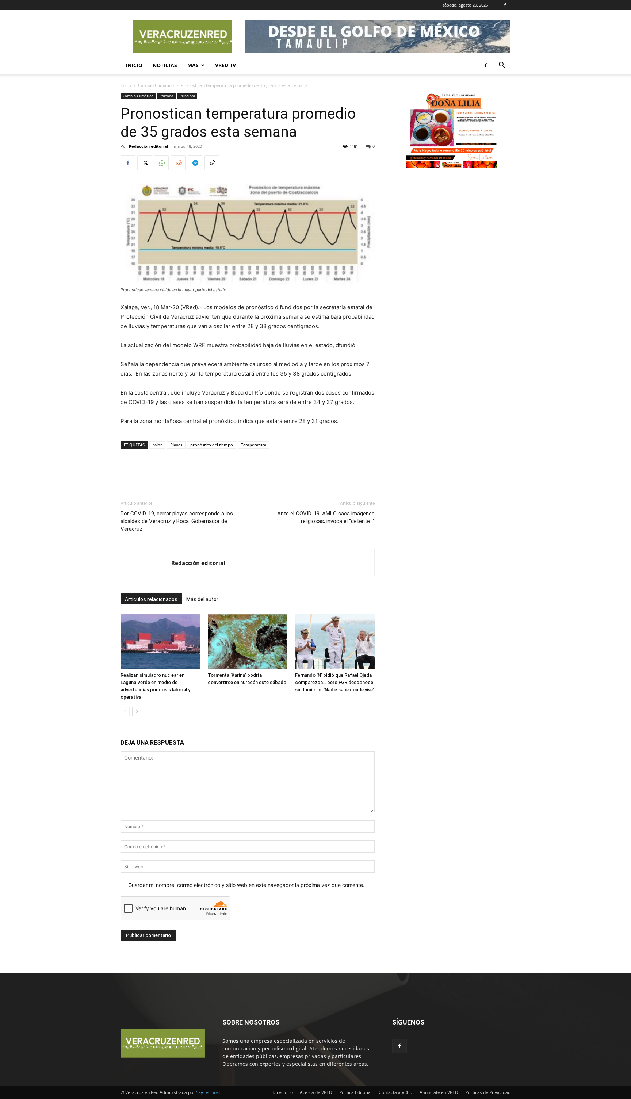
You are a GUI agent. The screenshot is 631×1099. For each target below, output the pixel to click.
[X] (144, 162)
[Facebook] (505, 5)
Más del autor (202, 599)
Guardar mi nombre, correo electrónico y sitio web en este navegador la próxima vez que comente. (246, 885)
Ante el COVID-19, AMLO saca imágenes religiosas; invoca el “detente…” (326, 517)
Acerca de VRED (316, 1092)
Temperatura (253, 444)
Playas (176, 444)
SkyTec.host (208, 1092)
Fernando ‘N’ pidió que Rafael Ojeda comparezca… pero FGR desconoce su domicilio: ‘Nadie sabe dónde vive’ (334, 682)
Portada (166, 95)
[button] (501, 65)
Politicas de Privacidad (487, 1092)
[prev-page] (125, 711)
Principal (187, 95)
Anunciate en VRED (439, 1092)
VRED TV (225, 65)
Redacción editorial (148, 146)
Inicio (134, 65)
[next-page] (136, 711)
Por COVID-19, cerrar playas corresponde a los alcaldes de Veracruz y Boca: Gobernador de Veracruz (177, 521)
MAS (193, 65)
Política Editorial (355, 1092)
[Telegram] (195, 162)
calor (157, 444)
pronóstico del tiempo (211, 444)
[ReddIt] (178, 162)
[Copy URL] (211, 162)
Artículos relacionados (151, 599)
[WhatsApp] (161, 162)
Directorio (282, 1092)
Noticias (165, 65)
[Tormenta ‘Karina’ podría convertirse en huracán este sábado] (247, 641)
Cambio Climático (156, 85)
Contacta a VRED (396, 1092)
